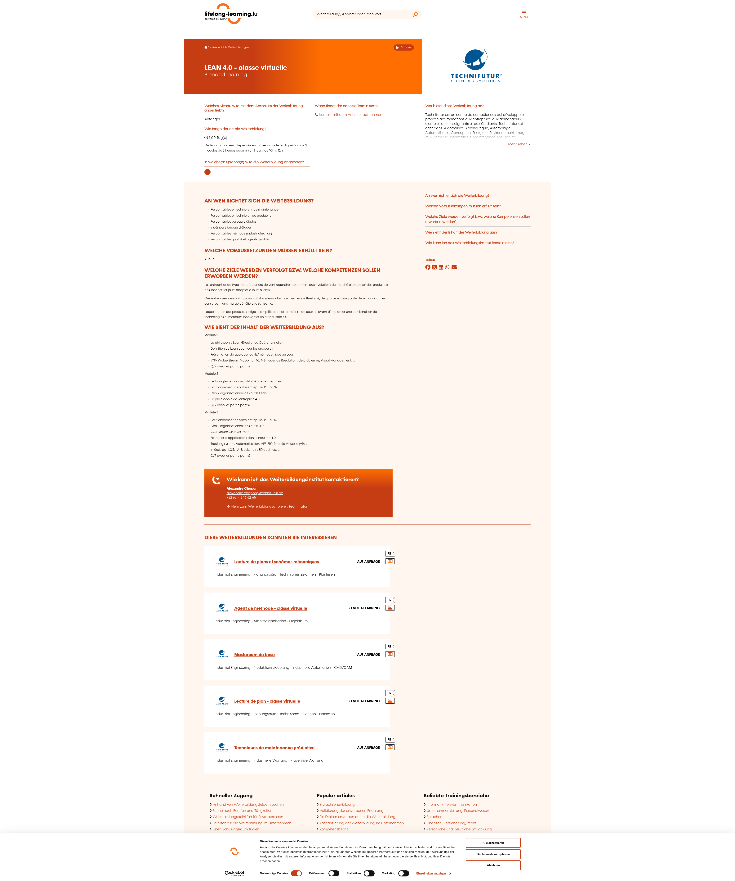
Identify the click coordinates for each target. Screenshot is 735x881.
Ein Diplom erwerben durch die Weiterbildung (357, 817)
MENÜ (524, 17)
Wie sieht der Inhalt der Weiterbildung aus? (461, 232)
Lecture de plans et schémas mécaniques (276, 562)
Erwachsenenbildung (337, 804)
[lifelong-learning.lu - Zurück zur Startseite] (231, 14)
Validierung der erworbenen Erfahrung (351, 811)
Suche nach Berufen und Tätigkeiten (242, 811)
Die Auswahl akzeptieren (493, 854)
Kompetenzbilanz (334, 829)
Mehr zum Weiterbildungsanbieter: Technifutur (269, 506)
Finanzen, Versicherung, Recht (451, 823)
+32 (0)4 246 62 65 (241, 497)
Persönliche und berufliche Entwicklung (459, 829)
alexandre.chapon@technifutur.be (255, 493)
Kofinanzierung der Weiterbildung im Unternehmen (362, 823)
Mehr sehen (518, 144)
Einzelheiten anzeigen (431, 873)
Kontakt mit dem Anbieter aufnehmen (350, 115)
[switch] (333, 873)
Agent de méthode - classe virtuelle (270, 608)
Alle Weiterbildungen (236, 47)
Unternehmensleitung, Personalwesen (458, 811)
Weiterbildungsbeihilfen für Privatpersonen (248, 817)
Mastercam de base (254, 655)
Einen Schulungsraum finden (236, 829)
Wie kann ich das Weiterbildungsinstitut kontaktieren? (469, 243)
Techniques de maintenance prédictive (274, 748)
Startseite (214, 47)
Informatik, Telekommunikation (452, 804)
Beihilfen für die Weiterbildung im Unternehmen (252, 823)
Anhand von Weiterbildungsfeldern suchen (248, 804)
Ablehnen (493, 865)
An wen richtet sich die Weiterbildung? (457, 196)
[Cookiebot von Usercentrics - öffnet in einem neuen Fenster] (234, 873)
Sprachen (434, 817)
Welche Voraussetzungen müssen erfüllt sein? (463, 206)
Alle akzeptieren (493, 842)
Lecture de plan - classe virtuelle (267, 701)
